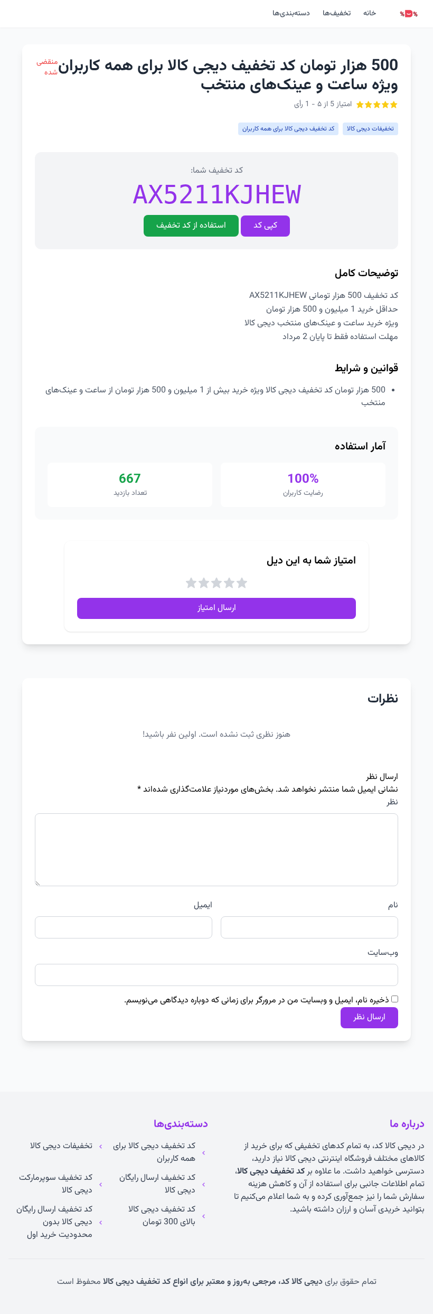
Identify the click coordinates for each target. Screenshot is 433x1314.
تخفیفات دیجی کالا (61, 1146)
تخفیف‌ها (337, 13)
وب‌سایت (383, 953)
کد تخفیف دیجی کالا (271, 1171)
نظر (392, 802)
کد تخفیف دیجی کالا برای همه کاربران (154, 1153)
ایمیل (203, 905)
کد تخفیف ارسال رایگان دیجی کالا (157, 1184)
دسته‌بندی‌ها (291, 13)
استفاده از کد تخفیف (191, 225)
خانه (369, 13)
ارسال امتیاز (216, 608)
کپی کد (265, 225)
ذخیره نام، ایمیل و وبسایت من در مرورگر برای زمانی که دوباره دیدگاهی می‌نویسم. (256, 1000)
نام (393, 905)
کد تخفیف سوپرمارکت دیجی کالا (55, 1184)
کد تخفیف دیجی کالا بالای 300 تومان (161, 1216)
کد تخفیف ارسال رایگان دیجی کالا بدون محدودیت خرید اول (54, 1223)
